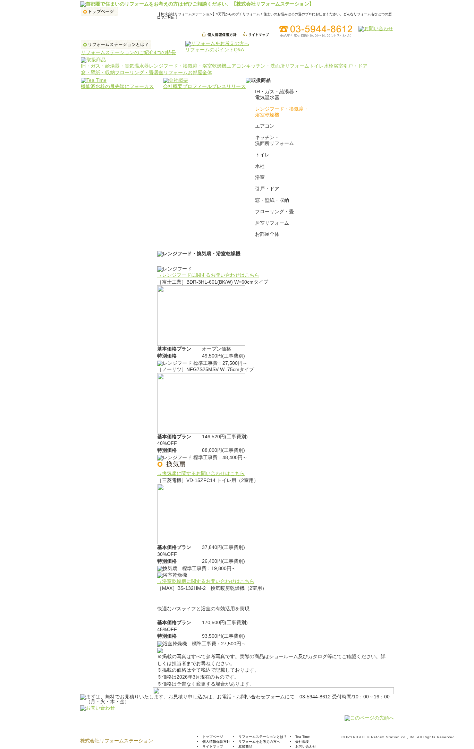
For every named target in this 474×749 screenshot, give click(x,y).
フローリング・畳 (134, 72)
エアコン (236, 66)
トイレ (316, 66)
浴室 (338, 66)
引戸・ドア (355, 66)
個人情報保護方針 (216, 741)
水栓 (328, 66)
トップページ (212, 737)
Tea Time (302, 737)
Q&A (239, 49)
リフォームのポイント (209, 49)
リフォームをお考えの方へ (259, 741)
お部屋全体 (200, 72)
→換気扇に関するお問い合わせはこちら (201, 473)
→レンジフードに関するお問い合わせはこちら (208, 275)
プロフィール (197, 86)
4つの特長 (165, 52)
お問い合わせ (305, 746)
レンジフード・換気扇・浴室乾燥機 (188, 66)
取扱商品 (245, 746)
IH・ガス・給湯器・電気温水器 (115, 66)
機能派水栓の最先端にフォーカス (117, 86)
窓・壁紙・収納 (98, 72)
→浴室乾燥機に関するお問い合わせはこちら (205, 581)
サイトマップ (212, 746)
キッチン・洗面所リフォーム (277, 66)
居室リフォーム (171, 72)
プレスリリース (229, 86)
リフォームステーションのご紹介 (117, 52)
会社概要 (173, 86)
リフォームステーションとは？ (262, 737)
